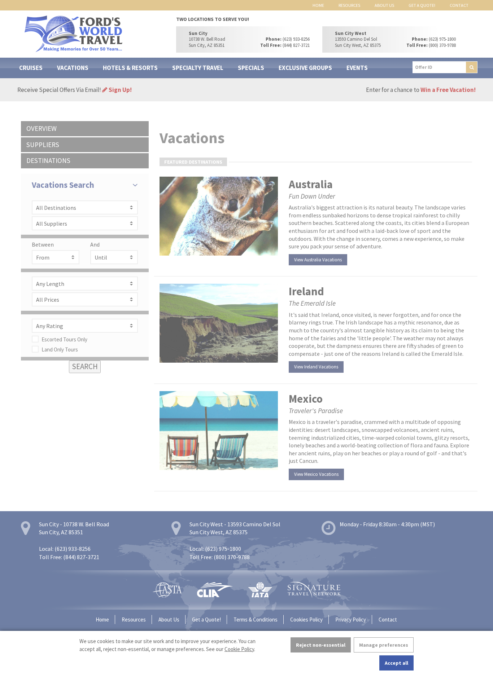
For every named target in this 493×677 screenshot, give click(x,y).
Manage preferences (383, 645)
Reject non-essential (320, 645)
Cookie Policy (239, 649)
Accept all (396, 663)
